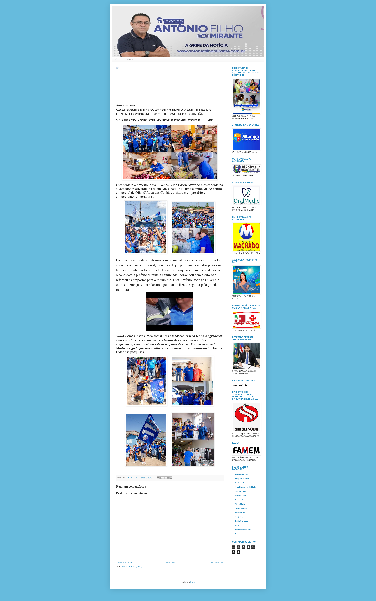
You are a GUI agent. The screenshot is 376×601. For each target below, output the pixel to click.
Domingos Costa (241, 474)
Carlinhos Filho (241, 483)
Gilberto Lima (240, 496)
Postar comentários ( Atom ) (132, 566)
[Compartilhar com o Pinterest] (170, 477)
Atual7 (237, 525)
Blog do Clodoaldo (242, 479)
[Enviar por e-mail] (158, 477)
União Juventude (241, 521)
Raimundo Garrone (242, 534)
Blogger (193, 582)
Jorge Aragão (240, 517)
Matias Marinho (241, 508)
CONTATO (129, 60)
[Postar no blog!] (161, 477)
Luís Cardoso (240, 500)
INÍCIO (117, 60)
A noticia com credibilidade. (245, 487)
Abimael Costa (240, 491)
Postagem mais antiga (215, 562)
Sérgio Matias (240, 504)
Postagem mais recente (124, 562)
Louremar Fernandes (243, 530)
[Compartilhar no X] (164, 477)
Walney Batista (240, 513)
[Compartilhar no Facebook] (167, 477)
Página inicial (170, 562)
